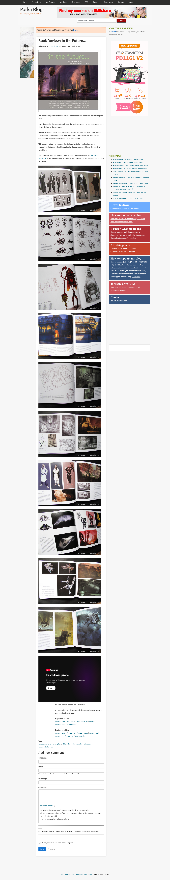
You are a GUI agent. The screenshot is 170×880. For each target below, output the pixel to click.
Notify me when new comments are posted (58, 843)
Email (40, 767)
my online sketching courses (128, 208)
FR (140, 262)
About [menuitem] (131, 2)
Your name (42, 758)
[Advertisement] (127, 133)
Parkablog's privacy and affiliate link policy (76, 875)
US (125, 262)
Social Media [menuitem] (108, 2)
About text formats (46, 806)
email (115, 238)
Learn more (136, 277)
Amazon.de (59, 725)
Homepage (42, 779)
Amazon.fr (93, 722)
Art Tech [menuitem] (63, 2)
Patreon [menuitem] (96, 2)
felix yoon (87, 744)
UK (132, 262)
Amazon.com (60, 722)
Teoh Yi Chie (53, 46)
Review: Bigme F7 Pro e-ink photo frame (128, 163)
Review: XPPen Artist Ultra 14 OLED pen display (130, 166)
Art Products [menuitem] (50, 2)
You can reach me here (119, 301)
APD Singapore (116, 249)
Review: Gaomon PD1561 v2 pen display (128, 198)
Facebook (123, 238)
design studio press (46, 747)
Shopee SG (123, 268)
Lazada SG (134, 268)
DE (136, 262)
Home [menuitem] (25, 2)
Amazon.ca (71, 722)
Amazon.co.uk (82, 722)
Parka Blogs (32, 9)
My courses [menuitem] (75, 2)
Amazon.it (69, 736)
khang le (66, 744)
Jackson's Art (137, 265)
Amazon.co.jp (70, 725)
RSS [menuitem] (86, 2)
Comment (42, 788)
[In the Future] (69, 81)
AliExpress (114, 268)
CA (129, 262)
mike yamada (77, 744)
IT (143, 262)
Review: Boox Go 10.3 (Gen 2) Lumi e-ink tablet (130, 183)
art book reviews (44, 744)
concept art (57, 744)
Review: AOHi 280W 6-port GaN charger (128, 160)
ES (146, 262)
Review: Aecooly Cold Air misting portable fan (130, 169)
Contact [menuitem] (121, 2)
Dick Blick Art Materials (123, 265)
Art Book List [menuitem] (36, 2)
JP (112, 265)
